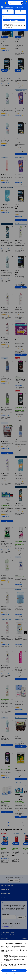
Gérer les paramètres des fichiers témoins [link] (14, 973)
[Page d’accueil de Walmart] (5, 3)
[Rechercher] (22, 3)
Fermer (14, 970)
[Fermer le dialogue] (25, 943)
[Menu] (2, 3)
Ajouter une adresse (14, 20)
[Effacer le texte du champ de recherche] (19, 3)
